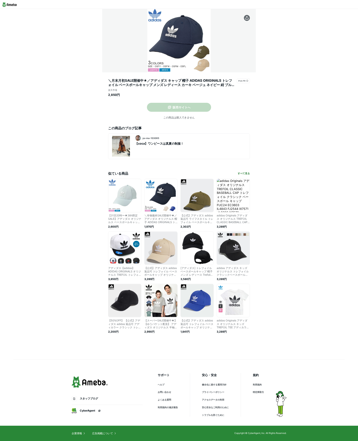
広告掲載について (102, 433)
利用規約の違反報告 (168, 407)
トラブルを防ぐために (213, 415)
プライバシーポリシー (213, 392)
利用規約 (257, 384)
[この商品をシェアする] (247, 18)
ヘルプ (161, 384)
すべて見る (244, 173)
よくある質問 (164, 399)
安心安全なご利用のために (215, 407)
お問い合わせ (164, 392)
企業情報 (77, 433)
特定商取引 (258, 392)
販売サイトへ (182, 107)
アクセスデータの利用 (213, 399)
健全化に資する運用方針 (214, 384)
